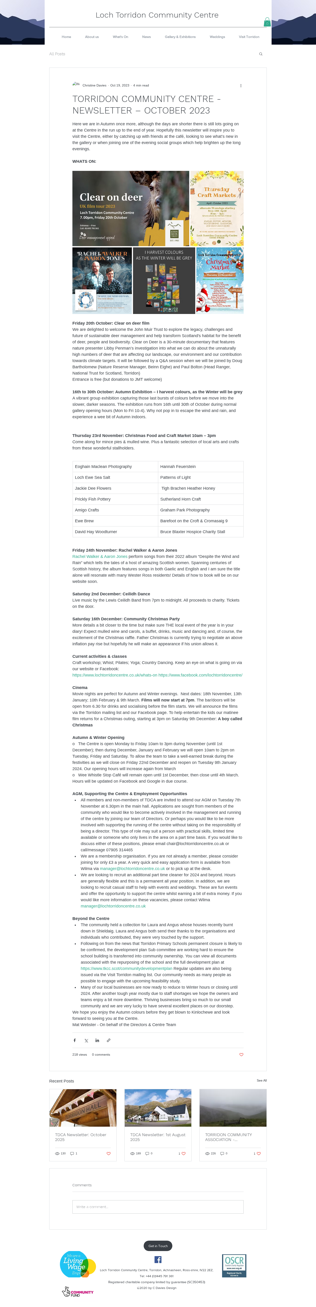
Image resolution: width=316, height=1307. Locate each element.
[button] (267, 21)
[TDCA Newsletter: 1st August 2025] (158, 1108)
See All (262, 1080)
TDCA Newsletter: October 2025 (80, 1137)
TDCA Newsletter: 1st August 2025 (158, 1137)
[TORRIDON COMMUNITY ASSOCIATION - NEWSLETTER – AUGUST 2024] (233, 1108)
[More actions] (241, 85)
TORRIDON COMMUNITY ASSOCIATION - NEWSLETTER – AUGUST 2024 (229, 1137)
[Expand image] (130, 208)
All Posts (57, 53)
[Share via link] (108, 1040)
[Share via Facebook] (74, 1040)
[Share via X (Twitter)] (86, 1040)
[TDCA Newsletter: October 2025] (83, 1108)
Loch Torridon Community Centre (157, 14)
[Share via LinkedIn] (97, 1040)
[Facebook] (158, 1259)
